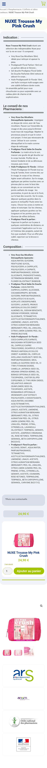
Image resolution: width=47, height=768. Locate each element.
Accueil (3, 9)
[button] (41, 606)
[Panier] (43, 3)
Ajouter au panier (29, 571)
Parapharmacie (14, 9)
